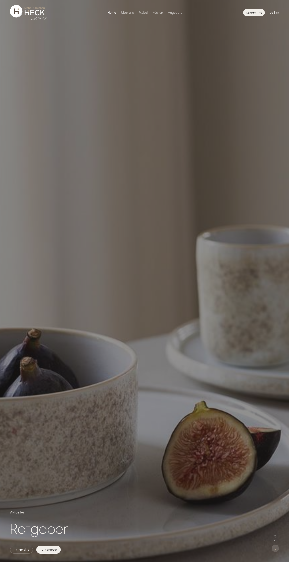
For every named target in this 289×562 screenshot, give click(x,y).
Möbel (143, 13)
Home (112, 13)
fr (277, 12)
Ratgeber (51, 549)
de (271, 12)
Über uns (127, 13)
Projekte (24, 549)
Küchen (158, 13)
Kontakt (251, 12)
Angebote (175, 13)
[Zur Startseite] (28, 12)
